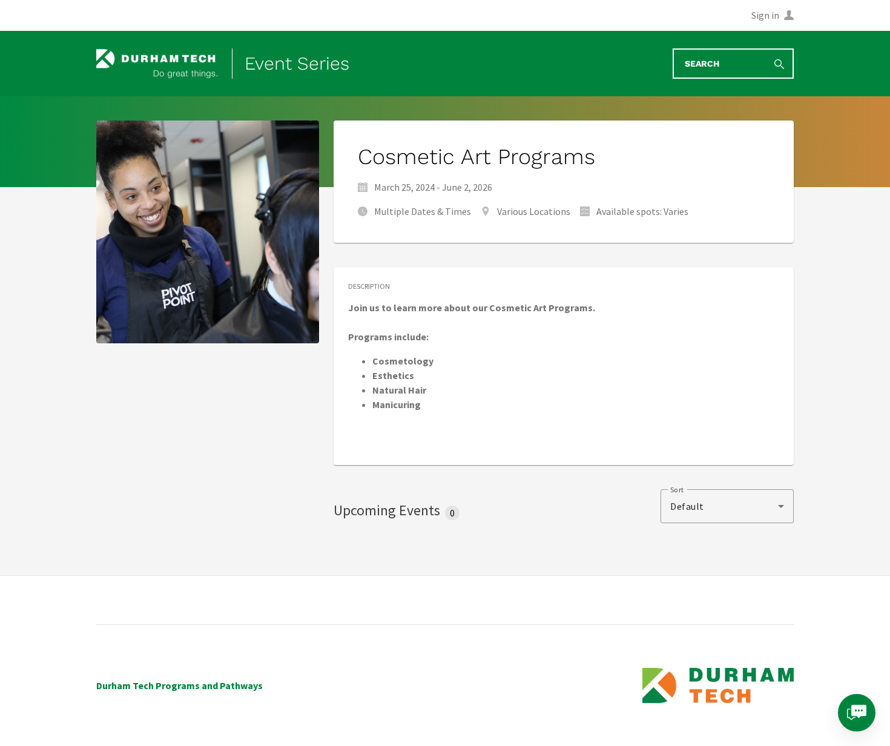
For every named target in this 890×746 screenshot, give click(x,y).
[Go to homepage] (156, 64)
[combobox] (727, 506)
